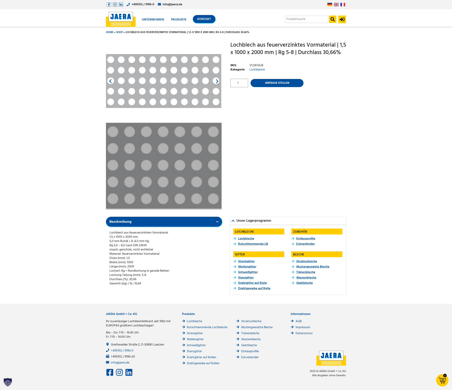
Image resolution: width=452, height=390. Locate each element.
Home (109, 32)
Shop (119, 32)
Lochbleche (257, 69)
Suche (332, 19)
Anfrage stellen (277, 83)
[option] (337, 4)
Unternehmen (153, 19)
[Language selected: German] (337, 4)
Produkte (179, 19)
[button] (110, 81)
